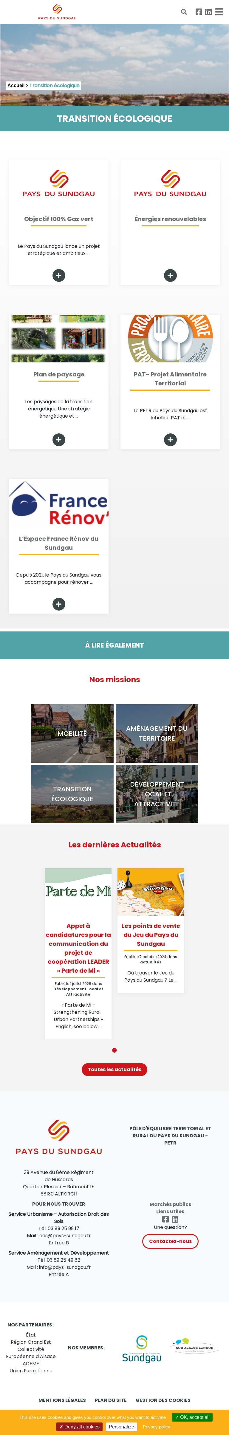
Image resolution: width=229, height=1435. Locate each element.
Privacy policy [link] (156, 1426)
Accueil (15, 85)
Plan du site (111, 1400)
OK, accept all (194, 1417)
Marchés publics (170, 1204)
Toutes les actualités (114, 1069)
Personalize (121, 1426)
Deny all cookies (81, 1426)
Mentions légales (62, 1400)
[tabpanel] (78, 953)
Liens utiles (170, 1211)
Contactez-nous (170, 1241)
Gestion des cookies (163, 1400)
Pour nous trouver (58, 1204)
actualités (150, 962)
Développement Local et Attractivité (78, 991)
